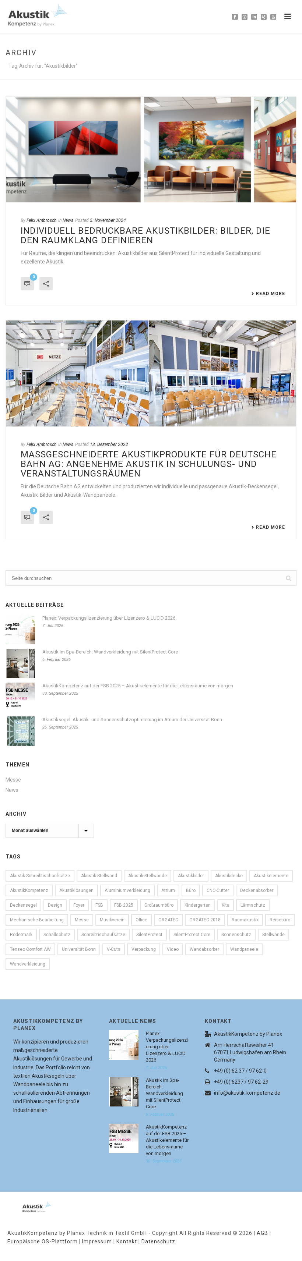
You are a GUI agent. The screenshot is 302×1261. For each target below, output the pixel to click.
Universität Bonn (79, 949)
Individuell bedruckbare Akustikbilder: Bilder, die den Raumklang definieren (145, 235)
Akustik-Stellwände (147, 875)
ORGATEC (168, 919)
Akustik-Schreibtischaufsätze (40, 875)
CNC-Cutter (218, 890)
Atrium (168, 890)
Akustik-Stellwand (99, 875)
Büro (191, 890)
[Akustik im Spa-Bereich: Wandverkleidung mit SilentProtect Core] (20, 663)
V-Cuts (113, 949)
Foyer (78, 905)
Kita (225, 905)
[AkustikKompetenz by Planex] (27, 1205)
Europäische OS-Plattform (42, 1241)
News (68, 220)
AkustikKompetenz (29, 890)
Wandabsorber (204, 949)
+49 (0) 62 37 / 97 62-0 (240, 1071)
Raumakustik (245, 919)
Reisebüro (280, 919)
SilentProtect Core (191, 934)
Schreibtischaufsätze (103, 934)
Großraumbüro (158, 905)
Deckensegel (23, 905)
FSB (99, 905)
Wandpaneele (244, 949)
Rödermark (21, 934)
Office (141, 919)
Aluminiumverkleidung (127, 890)
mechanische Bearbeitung (37, 919)
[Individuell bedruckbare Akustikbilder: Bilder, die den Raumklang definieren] (151, 149)
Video (173, 949)
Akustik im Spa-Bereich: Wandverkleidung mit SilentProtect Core (110, 652)
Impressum (97, 1241)
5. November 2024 (108, 220)
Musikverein (112, 919)
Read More (270, 293)
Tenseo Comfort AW (30, 949)
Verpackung (143, 949)
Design (55, 905)
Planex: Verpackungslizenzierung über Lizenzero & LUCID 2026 (108, 618)
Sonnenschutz (236, 934)
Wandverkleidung (27, 964)
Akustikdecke (229, 875)
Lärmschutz (252, 905)
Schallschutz (56, 934)
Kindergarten (198, 905)
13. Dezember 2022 (109, 444)
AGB (262, 1233)
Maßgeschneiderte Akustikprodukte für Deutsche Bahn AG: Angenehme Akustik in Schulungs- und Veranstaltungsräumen (149, 464)
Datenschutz (158, 1241)
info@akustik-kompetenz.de (247, 1093)
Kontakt (126, 1241)
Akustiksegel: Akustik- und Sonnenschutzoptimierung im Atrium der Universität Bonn (132, 719)
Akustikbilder (191, 875)
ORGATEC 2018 (205, 919)
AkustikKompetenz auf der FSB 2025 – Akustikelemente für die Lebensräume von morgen (137, 685)
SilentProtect (149, 934)
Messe (13, 780)
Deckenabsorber (256, 890)
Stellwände (273, 934)
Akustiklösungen (76, 890)
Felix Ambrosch (41, 220)
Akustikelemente (271, 875)
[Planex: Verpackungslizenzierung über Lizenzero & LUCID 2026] (20, 629)
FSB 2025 (123, 905)
